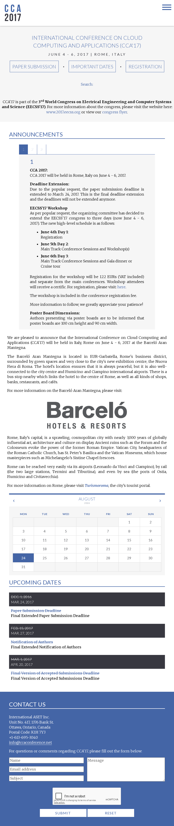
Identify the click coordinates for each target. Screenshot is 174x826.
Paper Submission (34, 66)
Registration (145, 66)
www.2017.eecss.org (63, 112)
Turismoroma (96, 485)
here (121, 287)
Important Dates (92, 66)
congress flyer (114, 112)
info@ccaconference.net (30, 742)
